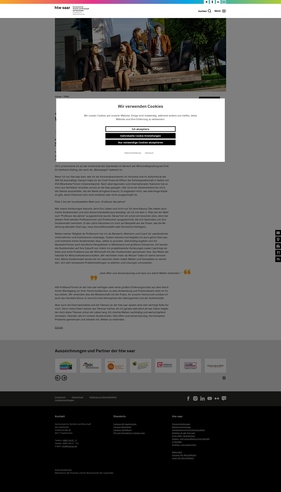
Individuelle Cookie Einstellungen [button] (140, 135)
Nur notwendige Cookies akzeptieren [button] (140, 142)
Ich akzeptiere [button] (140, 129)
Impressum (149, 153)
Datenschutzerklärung (132, 153)
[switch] (206, 2)
